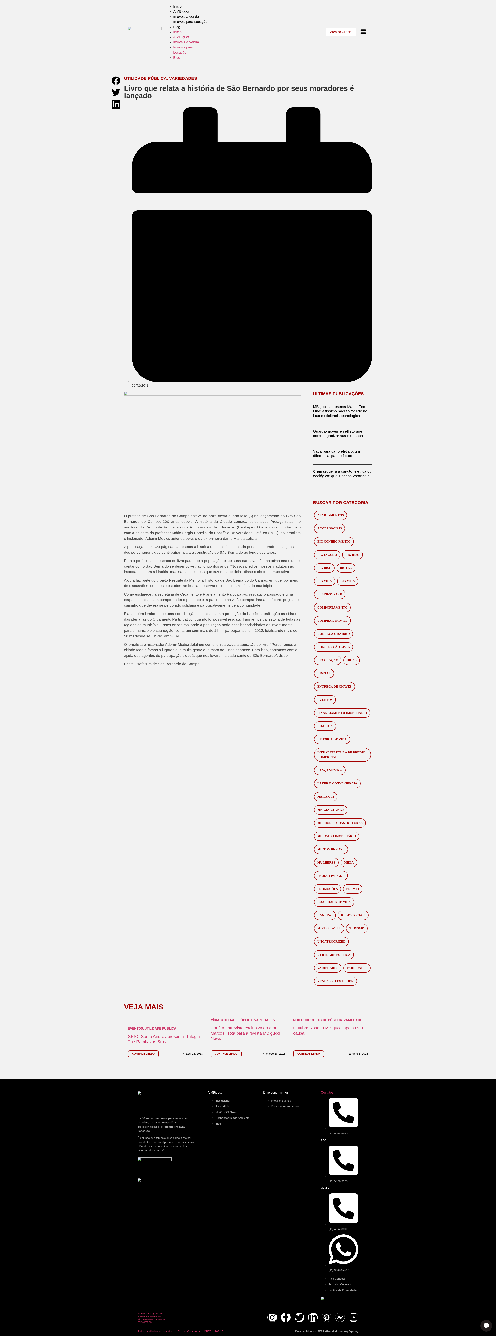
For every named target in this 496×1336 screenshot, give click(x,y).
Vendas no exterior (335, 981)
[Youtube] (353, 1317)
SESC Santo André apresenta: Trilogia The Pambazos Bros (164, 1039)
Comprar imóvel (332, 620)
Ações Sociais (329, 528)
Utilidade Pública (333, 954)
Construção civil (333, 647)
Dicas (351, 660)
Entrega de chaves (334, 686)
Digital (324, 673)
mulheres (326, 862)
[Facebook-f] (286, 1317)
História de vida (332, 739)
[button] (116, 81)
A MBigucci (181, 11)
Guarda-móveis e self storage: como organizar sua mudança (338, 433)
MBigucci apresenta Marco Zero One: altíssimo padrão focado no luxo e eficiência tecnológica (340, 411)
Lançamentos (329, 770)
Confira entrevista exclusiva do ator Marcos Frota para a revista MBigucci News (245, 1033)
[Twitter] (299, 1317)
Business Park (329, 594)
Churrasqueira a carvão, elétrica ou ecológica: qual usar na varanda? (342, 473)
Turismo (356, 928)
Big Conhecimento (333, 541)
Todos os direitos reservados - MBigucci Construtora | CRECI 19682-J (180, 1331)
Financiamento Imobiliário (342, 713)
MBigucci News (330, 809)
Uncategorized (331, 941)
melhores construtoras (340, 823)
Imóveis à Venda (186, 17)
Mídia (349, 862)
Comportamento (332, 607)
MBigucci (325, 796)
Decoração (327, 660)
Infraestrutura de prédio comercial (341, 755)
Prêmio (352, 888)
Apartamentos (330, 515)
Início (177, 6)
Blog (176, 27)
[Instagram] (272, 1317)
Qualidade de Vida (334, 902)
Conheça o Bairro (333, 633)
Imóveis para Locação (190, 22)
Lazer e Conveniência (337, 783)
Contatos (327, 1092)
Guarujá (325, 726)
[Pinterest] (326, 1317)
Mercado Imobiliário (336, 836)
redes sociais (353, 915)
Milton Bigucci (331, 849)
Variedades (327, 968)
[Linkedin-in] (313, 1317)
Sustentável (329, 928)
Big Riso (352, 554)
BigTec (346, 568)
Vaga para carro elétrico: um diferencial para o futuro (336, 453)
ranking (324, 915)
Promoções (327, 888)
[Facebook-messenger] (340, 1317)
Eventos (324, 699)
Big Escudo (327, 554)
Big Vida (324, 581)
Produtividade (330, 875)
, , (243, 1020)
